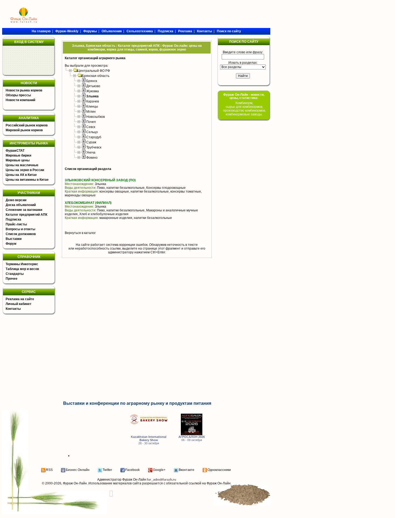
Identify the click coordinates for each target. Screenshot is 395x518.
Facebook (132, 470)
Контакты (13, 309)
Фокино (92, 157)
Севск (90, 127)
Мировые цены (18, 160)
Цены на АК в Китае (21, 175)
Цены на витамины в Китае (27, 180)
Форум (11, 244)
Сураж (91, 142)
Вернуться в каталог (80, 233)
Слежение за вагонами (24, 210)
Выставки (13, 239)
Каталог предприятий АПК (26, 215)
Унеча (90, 152)
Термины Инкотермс (22, 264)
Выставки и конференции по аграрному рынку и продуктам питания (137, 403)
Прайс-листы (16, 224)
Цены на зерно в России (25, 170)
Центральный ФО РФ (94, 71)
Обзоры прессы (18, 95)
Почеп (91, 122)
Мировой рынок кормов (24, 130)
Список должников (21, 234)
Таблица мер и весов (22, 269)
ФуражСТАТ (15, 150)
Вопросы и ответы (20, 229)
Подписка (13, 219)
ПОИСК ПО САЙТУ (243, 42)
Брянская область (95, 76)
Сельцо (92, 132)
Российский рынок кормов (27, 125)
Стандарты (15, 274)
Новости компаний (20, 100)
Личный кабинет (18, 304)
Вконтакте (186, 470)
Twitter (107, 470)
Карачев (92, 101)
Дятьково (93, 86)
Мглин (91, 111)
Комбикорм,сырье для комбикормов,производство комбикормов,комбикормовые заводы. (244, 108)
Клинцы (92, 106)
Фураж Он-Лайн (75, 483)
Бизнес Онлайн (77, 470)
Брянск (91, 81)
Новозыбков (95, 117)
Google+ (159, 470)
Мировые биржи (18, 155)
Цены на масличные (22, 165)
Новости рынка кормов (24, 90)
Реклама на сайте (20, 299)
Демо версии (16, 200)
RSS (49, 470)
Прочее (11, 279)
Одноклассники (219, 470)
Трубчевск (93, 147)
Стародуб (93, 137)
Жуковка (92, 91)
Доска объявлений (21, 205)
